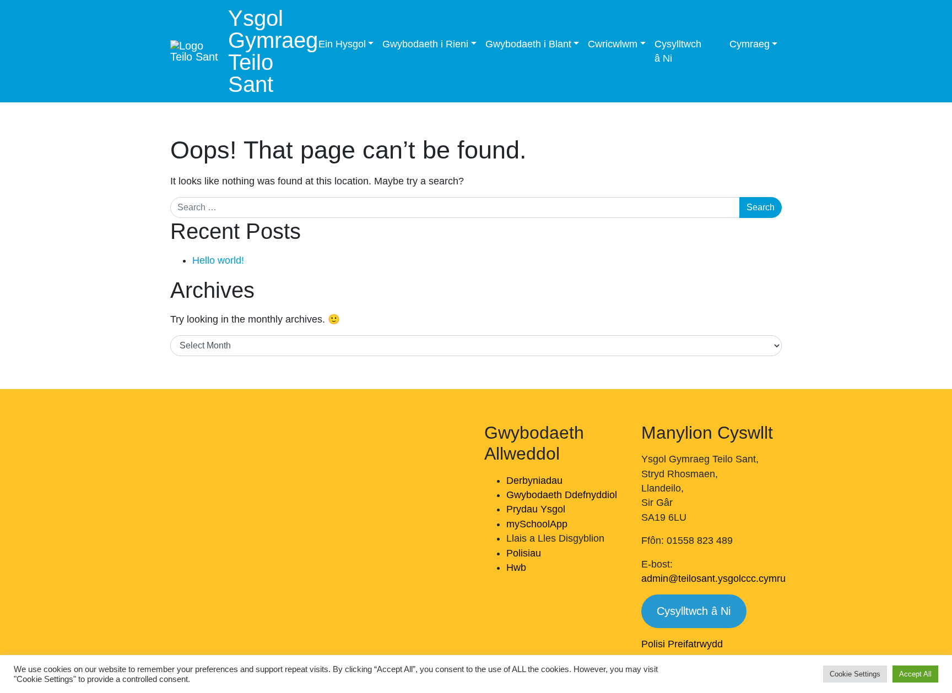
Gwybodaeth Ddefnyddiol (561, 494)
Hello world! (218, 260)
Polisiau (523, 553)
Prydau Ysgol (535, 509)
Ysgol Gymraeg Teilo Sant (273, 51)
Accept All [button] (915, 674)
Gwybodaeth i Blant (528, 44)
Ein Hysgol (342, 44)
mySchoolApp (536, 524)
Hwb (516, 567)
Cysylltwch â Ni (677, 51)
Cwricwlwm (612, 44)
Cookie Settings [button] (855, 674)
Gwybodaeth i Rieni (425, 44)
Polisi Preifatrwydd (682, 644)
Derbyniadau (534, 480)
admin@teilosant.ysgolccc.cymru (713, 578)
